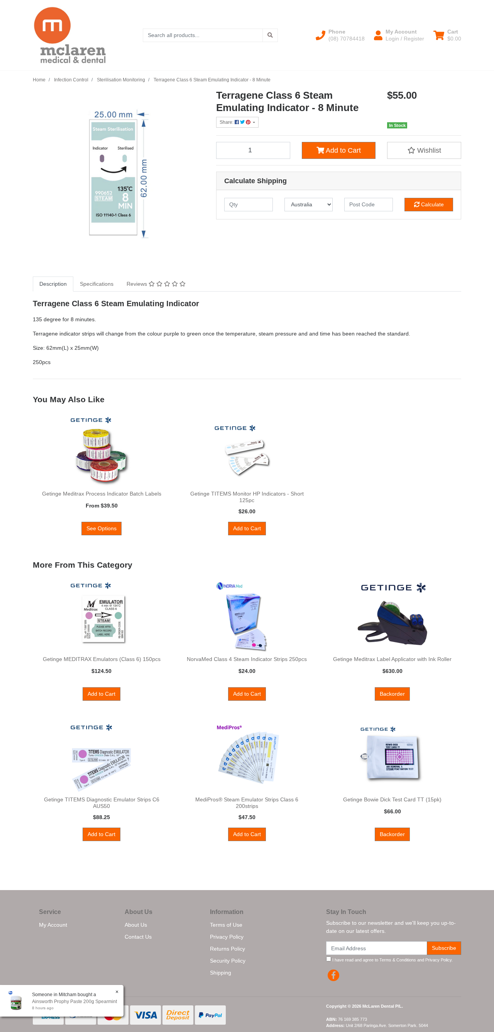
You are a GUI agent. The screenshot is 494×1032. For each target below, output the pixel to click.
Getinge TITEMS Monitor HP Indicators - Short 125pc (247, 497)
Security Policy (227, 961)
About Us (136, 925)
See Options (101, 528)
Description (53, 284)
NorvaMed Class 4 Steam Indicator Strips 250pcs (247, 659)
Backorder (392, 694)
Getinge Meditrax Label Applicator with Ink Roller (392, 659)
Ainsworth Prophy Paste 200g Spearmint (74, 1001)
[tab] (53, 284)
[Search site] (270, 35)
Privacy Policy (227, 937)
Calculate (432, 204)
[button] (340, 35)
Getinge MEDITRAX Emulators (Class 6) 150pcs (102, 659)
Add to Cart (342, 150)
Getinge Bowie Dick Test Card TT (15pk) (392, 799)
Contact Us (138, 937)
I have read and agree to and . (392, 960)
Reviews (138, 284)
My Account (53, 925)
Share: (227, 122)
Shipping (220, 973)
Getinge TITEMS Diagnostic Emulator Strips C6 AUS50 (101, 802)
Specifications (96, 284)
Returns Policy (227, 949)
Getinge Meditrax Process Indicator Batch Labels (101, 494)
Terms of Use (226, 925)
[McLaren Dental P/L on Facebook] (333, 975)
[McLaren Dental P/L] (70, 35)
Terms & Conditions (397, 960)
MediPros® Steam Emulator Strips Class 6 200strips (246, 802)
